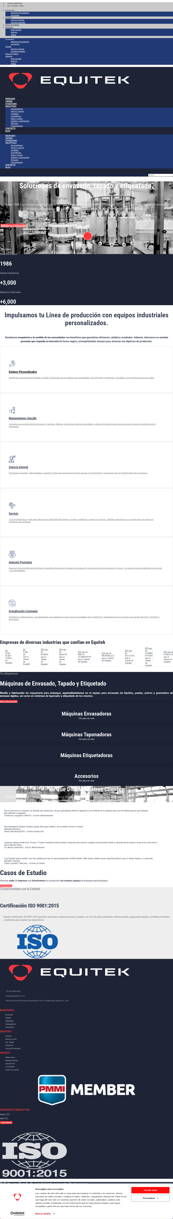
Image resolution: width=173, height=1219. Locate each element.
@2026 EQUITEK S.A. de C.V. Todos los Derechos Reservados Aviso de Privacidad (33, 1127)
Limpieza (15, 114)
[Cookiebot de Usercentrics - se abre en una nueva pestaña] (17, 1214)
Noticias (14, 32)
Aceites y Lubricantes (20, 121)
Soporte (8, 18)
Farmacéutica (17, 126)
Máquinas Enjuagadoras (20, 13)
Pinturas (14, 160)
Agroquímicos (17, 109)
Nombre (3, 1114)
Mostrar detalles (43, 1214)
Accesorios (15, 15)
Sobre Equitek (16, 30)
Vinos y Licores (17, 111)
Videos (13, 35)
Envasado (10, 136)
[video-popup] (87, 236)
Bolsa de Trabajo (12, 25)
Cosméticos (16, 116)
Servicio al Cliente (17, 20)
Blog (7, 131)
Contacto (10, 128)
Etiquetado (11, 140)
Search (144, 175)
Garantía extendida (18, 23)
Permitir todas (150, 1190)
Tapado (9, 138)
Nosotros (9, 27)
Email (2, 1118)
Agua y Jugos (17, 119)
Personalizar (149, 1198)
